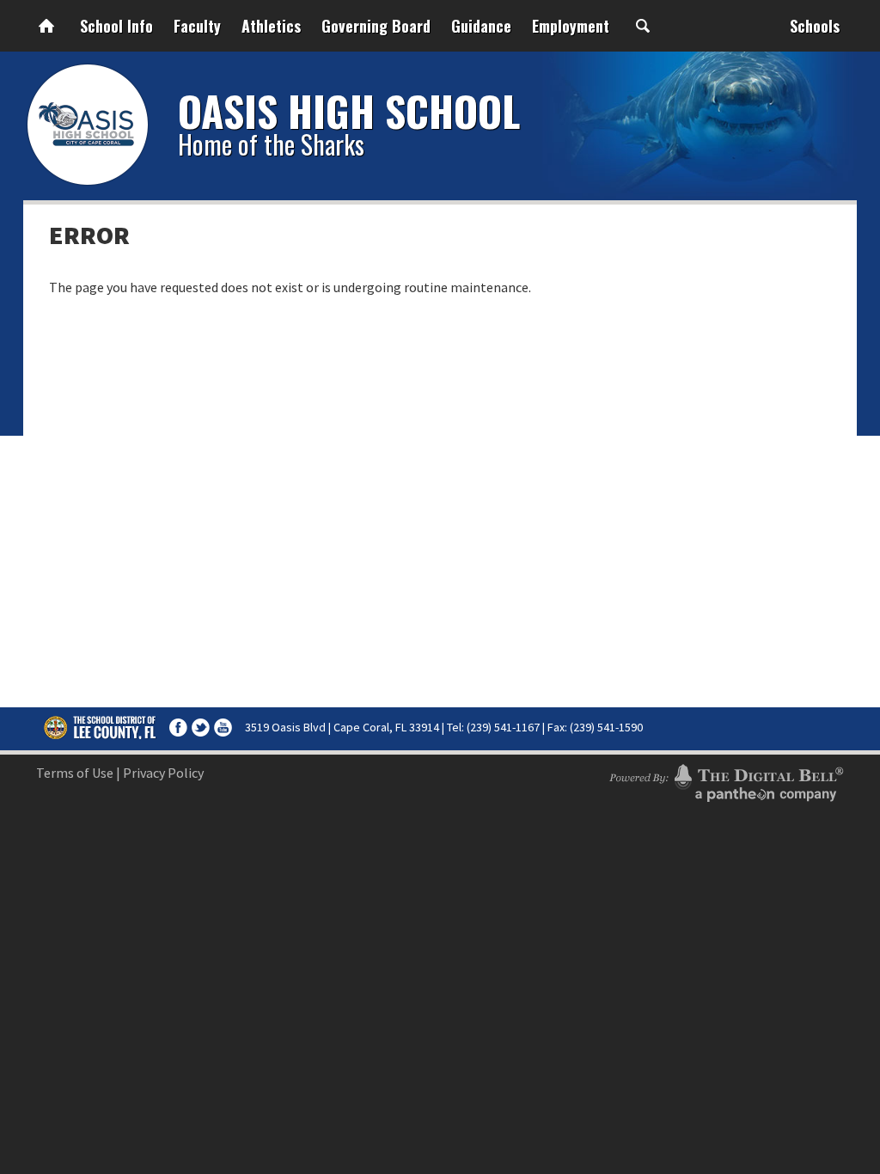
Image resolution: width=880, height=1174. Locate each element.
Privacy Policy (163, 772)
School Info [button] (116, 26)
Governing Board (376, 26)
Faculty (197, 26)
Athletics (271, 26)
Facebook (178, 727)
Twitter (201, 727)
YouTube (223, 727)
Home (46, 26)
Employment (570, 26)
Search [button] (643, 26)
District (100, 727)
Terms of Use (74, 772)
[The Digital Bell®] (726, 780)
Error (89, 234)
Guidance (481, 26)
